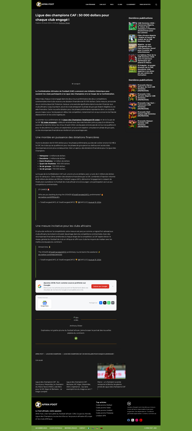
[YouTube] (141, 420)
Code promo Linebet (104, 410)
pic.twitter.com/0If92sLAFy (49, 197)
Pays (111, 4)
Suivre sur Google (100, 286)
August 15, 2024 (94, 202)
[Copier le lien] (112, 303)
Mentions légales (71, 428)
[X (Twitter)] (132, 420)
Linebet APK (101, 416)
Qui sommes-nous (41, 428)
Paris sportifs (145, 4)
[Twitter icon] (76, 338)
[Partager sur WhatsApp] (108, 303)
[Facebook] (128, 420)
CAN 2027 (103, 4)
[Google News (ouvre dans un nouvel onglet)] (45, 304)
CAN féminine (90, 4)
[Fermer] (112, 286)
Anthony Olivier (64, 23)
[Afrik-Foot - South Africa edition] (93, 428)
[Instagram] (137, 420)
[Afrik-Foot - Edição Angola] (101, 428)
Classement (130, 4)
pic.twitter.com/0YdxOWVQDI (50, 255)
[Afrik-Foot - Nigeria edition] (88, 428)
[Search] (156, 4)
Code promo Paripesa (104, 413)
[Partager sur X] (104, 303)
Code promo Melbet (104, 405)
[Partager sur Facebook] (100, 303)
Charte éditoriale (56, 428)
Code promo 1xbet (103, 408)
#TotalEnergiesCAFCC (57, 252)
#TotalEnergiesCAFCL (80, 195)
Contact (82, 428)
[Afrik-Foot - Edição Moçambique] (97, 428)
